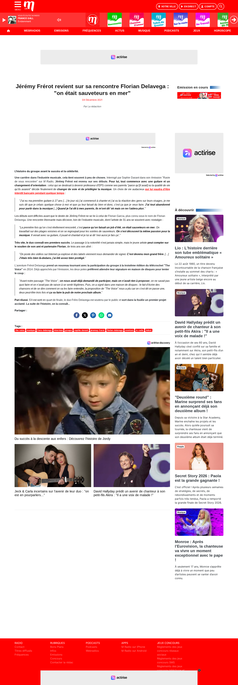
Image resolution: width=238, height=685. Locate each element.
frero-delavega (44, 330)
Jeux (196, 30)
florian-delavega (115, 330)
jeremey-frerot (98, 330)
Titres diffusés (23, 650)
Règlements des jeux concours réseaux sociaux (169, 650)
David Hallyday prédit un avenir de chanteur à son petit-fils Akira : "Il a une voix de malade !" (198, 329)
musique (31, 330)
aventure (129, 330)
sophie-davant (81, 330)
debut (149, 330)
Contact (19, 646)
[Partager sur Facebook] (75, 316)
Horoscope (222, 30)
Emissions (61, 30)
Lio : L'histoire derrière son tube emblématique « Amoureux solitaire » (198, 252)
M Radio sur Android (134, 650)
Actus (119, 30)
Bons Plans (56, 646)
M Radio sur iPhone (133, 646)
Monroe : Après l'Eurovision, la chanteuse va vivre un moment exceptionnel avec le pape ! (199, 551)
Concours (56, 658)
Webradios (32, 30)
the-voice (19, 330)
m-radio (139, 330)
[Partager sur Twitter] (84, 316)
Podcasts (171, 30)
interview (58, 330)
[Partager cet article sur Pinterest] (92, 316)
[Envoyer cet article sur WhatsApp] (100, 316)
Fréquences (92, 30)
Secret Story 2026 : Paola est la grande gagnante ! (198, 478)
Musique (144, 30)
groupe (68, 330)
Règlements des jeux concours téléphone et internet (171, 670)
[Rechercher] (220, 6)
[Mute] (59, 19)
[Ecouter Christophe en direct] (199, 95)
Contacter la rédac (61, 662)
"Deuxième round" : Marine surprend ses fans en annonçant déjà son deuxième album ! (198, 404)
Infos (53, 650)
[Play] (4, 20)
